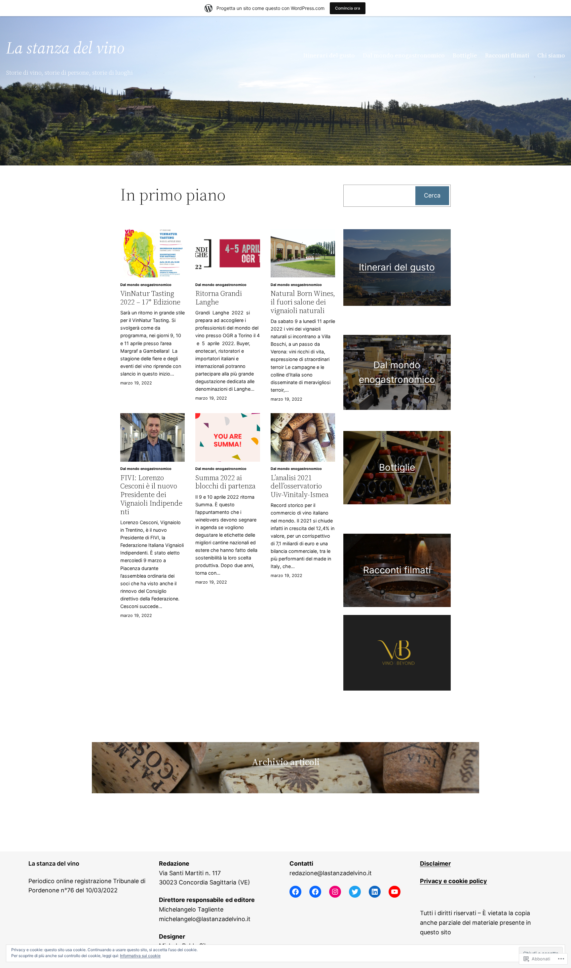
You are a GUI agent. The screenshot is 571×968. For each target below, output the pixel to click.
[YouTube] (394, 892)
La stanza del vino (65, 47)
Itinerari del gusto (397, 267)
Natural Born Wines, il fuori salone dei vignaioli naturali (303, 302)
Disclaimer (435, 863)
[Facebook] (295, 892)
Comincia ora (347, 8)
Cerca (432, 195)
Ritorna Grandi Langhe (218, 298)
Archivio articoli (286, 762)
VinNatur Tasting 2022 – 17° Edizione (150, 298)
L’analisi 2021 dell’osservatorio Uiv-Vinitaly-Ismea (299, 486)
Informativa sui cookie (140, 955)
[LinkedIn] (375, 892)
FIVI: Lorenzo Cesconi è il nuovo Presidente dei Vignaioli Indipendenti (151, 495)
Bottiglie (397, 467)
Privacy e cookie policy (453, 881)
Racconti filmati (397, 570)
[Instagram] (335, 892)
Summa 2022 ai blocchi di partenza (225, 482)
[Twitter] (355, 892)
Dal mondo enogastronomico (145, 285)
